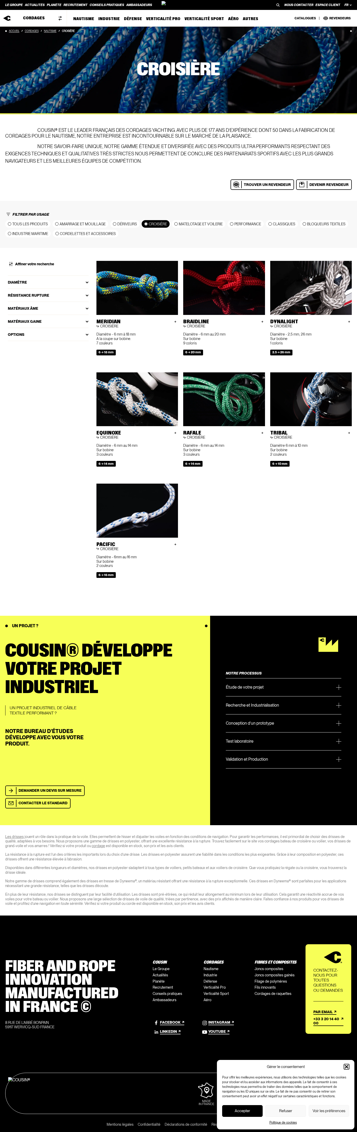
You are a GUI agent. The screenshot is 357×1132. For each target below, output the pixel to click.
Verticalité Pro (215, 987)
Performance (247, 224)
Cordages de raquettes (273, 994)
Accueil (14, 30)
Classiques (284, 224)
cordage (98, 846)
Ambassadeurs (164, 1000)
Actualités (160, 975)
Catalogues (305, 18)
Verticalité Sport (216, 994)
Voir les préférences (329, 1110)
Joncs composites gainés (275, 975)
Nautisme (50, 30)
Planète (159, 981)
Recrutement (163, 987)
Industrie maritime (30, 234)
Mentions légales (120, 1124)
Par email (323, 1012)
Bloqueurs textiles (326, 224)
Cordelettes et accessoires (88, 234)
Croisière (158, 224)
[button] (346, 1066)
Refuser (285, 1110)
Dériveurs (127, 224)
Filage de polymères (271, 981)
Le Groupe (161, 969)
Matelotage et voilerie (201, 224)
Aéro (207, 1000)
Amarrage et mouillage (83, 224)
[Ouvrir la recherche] (278, 5)
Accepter (242, 1110)
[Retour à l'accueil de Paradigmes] (178, 5)
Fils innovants (265, 987)
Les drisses (14, 837)
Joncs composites (269, 969)
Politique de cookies (283, 1122)
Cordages (32, 30)
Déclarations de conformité (186, 1124)
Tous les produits (30, 224)
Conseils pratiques (167, 994)
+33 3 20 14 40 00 (326, 1021)
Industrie (210, 975)
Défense (210, 981)
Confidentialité (149, 1124)
